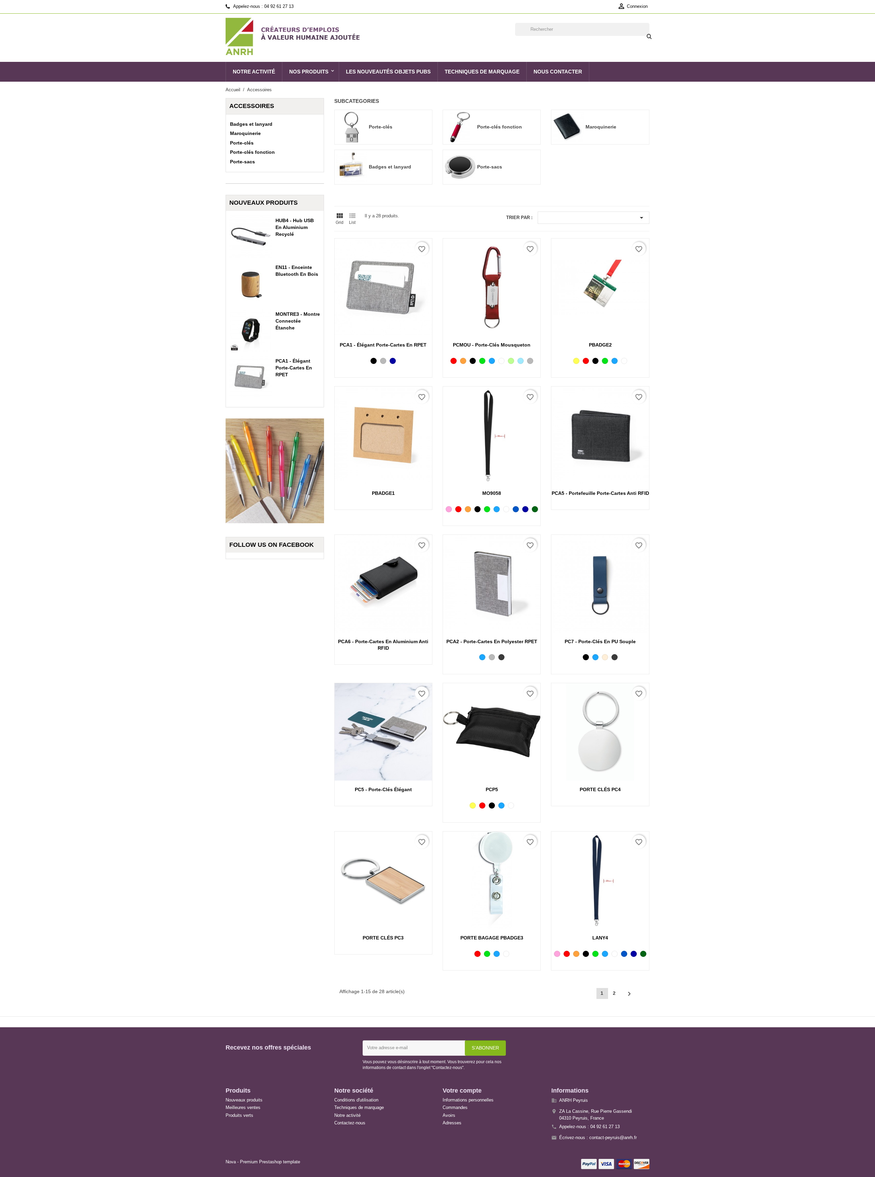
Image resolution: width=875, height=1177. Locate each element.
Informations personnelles (468, 1099)
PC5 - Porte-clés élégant (383, 789)
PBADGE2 (600, 345)
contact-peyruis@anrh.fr (613, 1137)
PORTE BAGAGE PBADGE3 (491, 938)
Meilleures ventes (243, 1107)
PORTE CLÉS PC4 (600, 789)
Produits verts (239, 1115)
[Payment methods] (615, 1163)
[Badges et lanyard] (351, 166)
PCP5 (492, 789)
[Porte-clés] (351, 126)
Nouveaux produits (244, 1099)
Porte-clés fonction (252, 152)
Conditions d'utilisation (356, 1099)
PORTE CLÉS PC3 (383, 938)
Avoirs (449, 1115)
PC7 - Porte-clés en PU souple (600, 641)
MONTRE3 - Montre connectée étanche (297, 320)
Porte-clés (242, 143)
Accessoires (251, 106)
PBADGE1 (383, 493)
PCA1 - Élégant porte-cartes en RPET (293, 367)
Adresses (452, 1122)
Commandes (455, 1107)
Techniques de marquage (482, 72)
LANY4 (600, 938)
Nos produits (308, 72)
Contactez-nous (349, 1122)
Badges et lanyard (251, 124)
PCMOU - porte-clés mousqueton (491, 345)
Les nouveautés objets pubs (388, 72)
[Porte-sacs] (460, 166)
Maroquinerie (245, 133)
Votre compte (462, 1090)
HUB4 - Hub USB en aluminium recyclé (294, 227)
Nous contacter (558, 72)
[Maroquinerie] (568, 126)
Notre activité (254, 72)
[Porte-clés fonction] (460, 126)
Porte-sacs (242, 161)
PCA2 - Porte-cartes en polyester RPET (491, 641)
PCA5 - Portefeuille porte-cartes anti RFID (600, 493)
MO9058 (491, 493)
